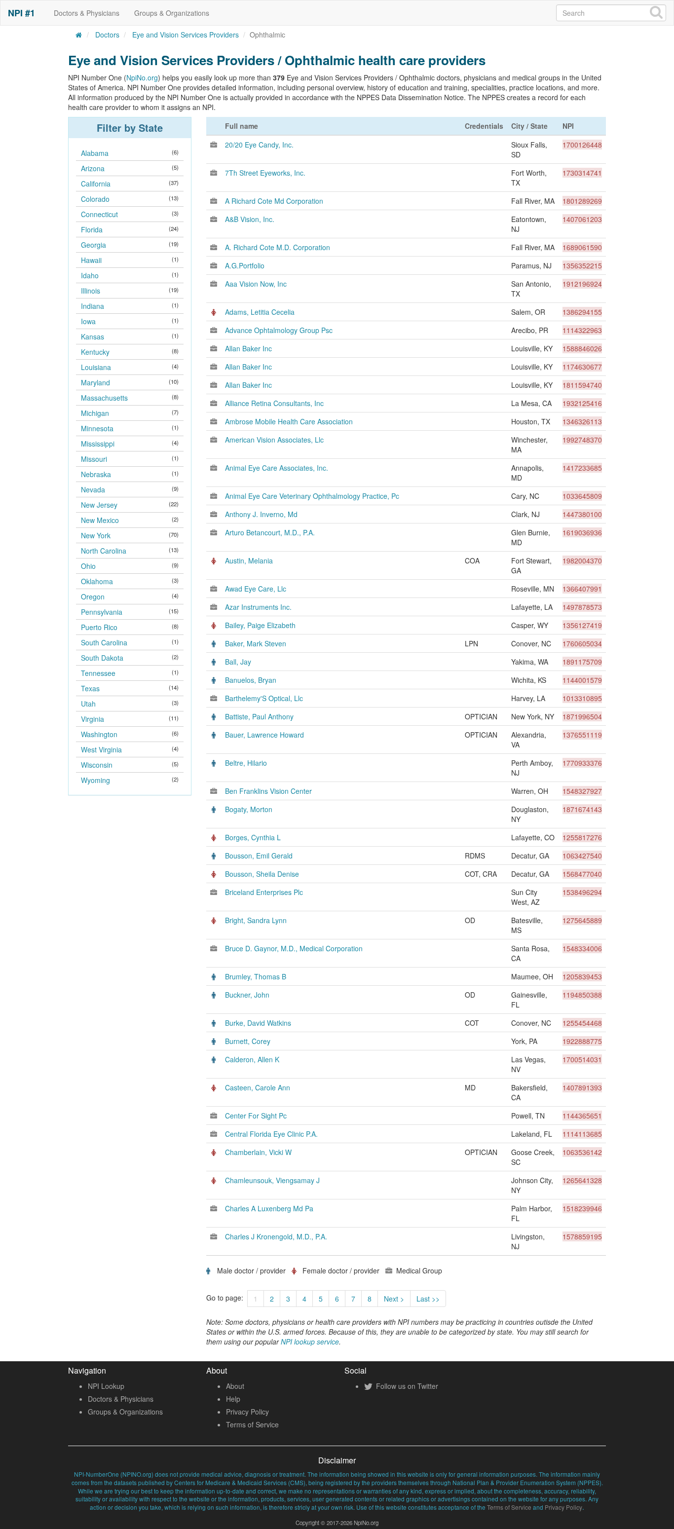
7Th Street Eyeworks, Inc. (265, 173)
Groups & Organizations (171, 13)
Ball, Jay (238, 662)
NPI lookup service (310, 1341)
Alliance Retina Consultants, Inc (274, 403)
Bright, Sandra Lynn (256, 920)
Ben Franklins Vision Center (268, 791)
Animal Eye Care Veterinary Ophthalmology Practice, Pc (312, 496)
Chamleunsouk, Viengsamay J (272, 1180)
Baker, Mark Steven (255, 643)
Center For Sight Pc (256, 1115)
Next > (394, 1299)
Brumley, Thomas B (255, 976)
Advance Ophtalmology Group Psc (279, 330)
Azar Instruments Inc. (258, 607)
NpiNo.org (142, 77)
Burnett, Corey (247, 1041)
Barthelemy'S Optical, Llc (264, 698)
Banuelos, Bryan (250, 680)
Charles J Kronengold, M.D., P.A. (276, 1236)
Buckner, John (247, 995)
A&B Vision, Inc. (249, 219)
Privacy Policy (247, 1412)
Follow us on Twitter (406, 1386)
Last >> (428, 1299)
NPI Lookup (106, 1386)
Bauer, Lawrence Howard (264, 735)
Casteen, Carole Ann (257, 1087)
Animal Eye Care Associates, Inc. (276, 468)
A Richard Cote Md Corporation (274, 201)
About (235, 1386)
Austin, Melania (249, 560)
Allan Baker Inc (248, 348)
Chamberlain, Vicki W (258, 1152)
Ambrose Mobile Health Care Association (289, 421)
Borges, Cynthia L (253, 837)
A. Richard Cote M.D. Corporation (277, 247)
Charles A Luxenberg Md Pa (269, 1208)
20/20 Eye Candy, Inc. (259, 144)
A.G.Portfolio (244, 265)
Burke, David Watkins (258, 1023)
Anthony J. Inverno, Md (261, 514)
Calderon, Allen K (252, 1059)
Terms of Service (252, 1424)
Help (233, 1399)
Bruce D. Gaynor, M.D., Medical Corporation (294, 948)
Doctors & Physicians (86, 13)
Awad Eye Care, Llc (255, 589)
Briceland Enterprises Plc (264, 892)
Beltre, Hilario (246, 763)
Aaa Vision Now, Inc (256, 284)
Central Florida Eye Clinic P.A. (271, 1134)
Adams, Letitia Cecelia (260, 312)
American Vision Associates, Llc (274, 440)
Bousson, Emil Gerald (259, 855)
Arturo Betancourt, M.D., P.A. (270, 532)
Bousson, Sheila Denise (262, 874)
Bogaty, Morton (248, 809)
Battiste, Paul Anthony (259, 716)
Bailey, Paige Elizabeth (260, 625)
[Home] (78, 34)
